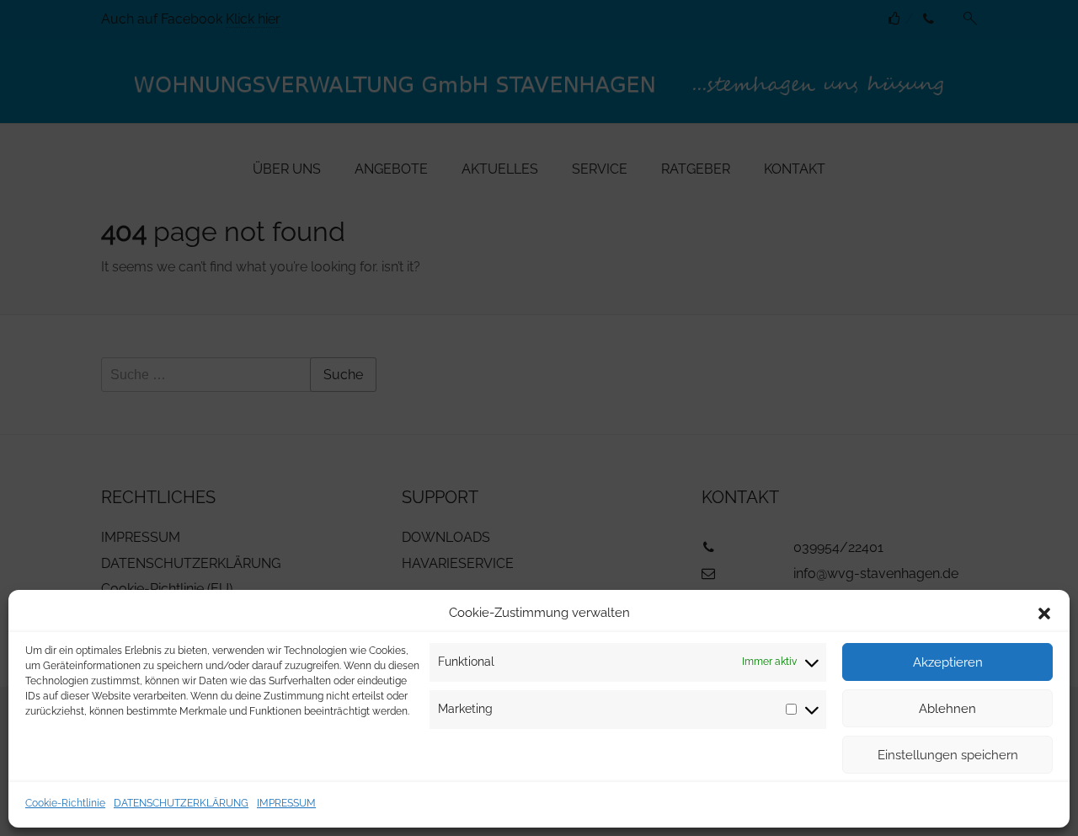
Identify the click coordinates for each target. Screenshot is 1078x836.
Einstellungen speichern (948, 755)
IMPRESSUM (286, 803)
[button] (1044, 613)
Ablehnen (947, 708)
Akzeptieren (948, 662)
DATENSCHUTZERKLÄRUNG (181, 803)
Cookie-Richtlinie (65, 803)
